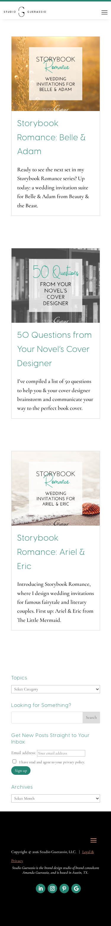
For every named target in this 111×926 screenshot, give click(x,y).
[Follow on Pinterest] (64, 888)
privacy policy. (74, 762)
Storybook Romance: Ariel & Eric (51, 552)
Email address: (24, 752)
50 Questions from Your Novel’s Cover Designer (54, 349)
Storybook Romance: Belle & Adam (51, 138)
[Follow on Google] (76, 888)
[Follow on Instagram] (52, 888)
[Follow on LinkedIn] (40, 888)
